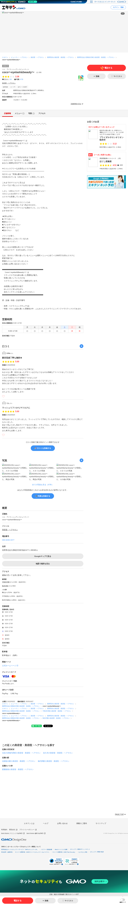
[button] (123, 900)
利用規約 (4, 829)
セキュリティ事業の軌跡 (97, 852)
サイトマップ (101, 823)
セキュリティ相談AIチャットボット (80, 849)
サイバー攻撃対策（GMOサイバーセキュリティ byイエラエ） (32, 852)
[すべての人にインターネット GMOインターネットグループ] (110, 2)
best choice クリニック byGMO (11, 833)
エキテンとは (29, 823)
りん (9, 403)
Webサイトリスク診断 (61, 849)
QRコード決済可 (22, 87)
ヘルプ (45, 823)
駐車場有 (5, 87)
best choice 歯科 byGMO (35, 833)
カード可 (12, 87)
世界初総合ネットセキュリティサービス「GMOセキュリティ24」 (19, 849)
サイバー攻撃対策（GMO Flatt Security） (64, 852)
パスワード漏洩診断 (46, 849)
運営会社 (12, 829)
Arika (9, 353)
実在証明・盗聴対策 (6, 852)
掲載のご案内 (81, 823)
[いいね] (3, 396)
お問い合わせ (62, 823)
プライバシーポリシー (26, 829)
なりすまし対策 (82, 852)
